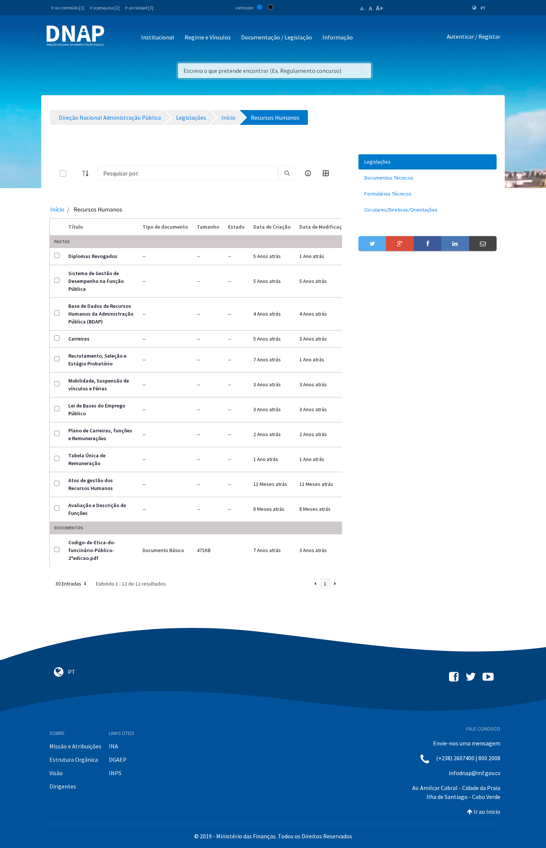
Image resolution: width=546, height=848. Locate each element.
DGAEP (118, 759)
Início (57, 209)
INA (113, 746)
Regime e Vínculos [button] (208, 37)
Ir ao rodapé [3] (139, 7)
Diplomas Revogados (92, 256)
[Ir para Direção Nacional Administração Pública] (75, 35)
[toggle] (75, 173)
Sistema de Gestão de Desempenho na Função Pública (96, 281)
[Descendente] (88, 173)
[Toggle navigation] (115, 38)
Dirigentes (62, 786)
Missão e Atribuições (75, 746)
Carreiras (79, 338)
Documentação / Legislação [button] (276, 37)
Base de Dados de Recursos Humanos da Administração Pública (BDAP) (100, 314)
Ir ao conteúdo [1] (67, 7)
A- (362, 8)
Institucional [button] (157, 37)
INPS (115, 773)
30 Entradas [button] (68, 583)
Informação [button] (337, 37)
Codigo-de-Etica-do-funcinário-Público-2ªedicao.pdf (92, 550)
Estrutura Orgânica (73, 759)
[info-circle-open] (308, 173)
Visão (56, 773)
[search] (287, 173)
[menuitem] (427, 162)
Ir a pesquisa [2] (105, 7)
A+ (379, 8)
